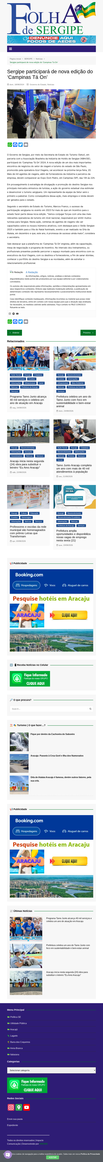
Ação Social (16, 375)
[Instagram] (10, 313)
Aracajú (27, 375)
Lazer (41, 383)
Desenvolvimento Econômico (69, 517)
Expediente (12, 1125)
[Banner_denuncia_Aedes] (51, 39)
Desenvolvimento (18, 379)
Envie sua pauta (15, 1119)
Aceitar (52, 1157)
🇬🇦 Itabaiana (13, 1054)
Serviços (14, 391)
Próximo (87, 332)
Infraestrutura (30, 383)
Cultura (24, 513)
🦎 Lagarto (12, 1036)
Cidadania (38, 375)
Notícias (50, 84)
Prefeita (71, 456)
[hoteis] (51, 610)
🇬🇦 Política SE (14, 1017)
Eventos (32, 379)
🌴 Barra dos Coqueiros (18, 1042)
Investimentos (16, 456)
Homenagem (26, 517)
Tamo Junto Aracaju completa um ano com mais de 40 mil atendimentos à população (74, 468)
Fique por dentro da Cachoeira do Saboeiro (53, 734)
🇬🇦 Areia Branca (15, 1048)
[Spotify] (13, 313)
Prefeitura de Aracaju (30, 387)
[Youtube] (17, 313)
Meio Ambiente (77, 383)
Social (60, 460)
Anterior (15, 332)
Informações (16, 383)
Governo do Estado (38, 84)
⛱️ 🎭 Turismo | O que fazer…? (27, 725)
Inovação (28, 452)
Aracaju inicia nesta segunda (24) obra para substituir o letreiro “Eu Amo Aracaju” (27, 464)
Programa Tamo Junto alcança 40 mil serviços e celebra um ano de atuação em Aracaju (28, 399)
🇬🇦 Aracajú (12, 1029)
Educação (34, 513)
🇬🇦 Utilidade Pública (17, 1023)
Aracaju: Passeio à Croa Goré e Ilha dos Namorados (57, 756)
